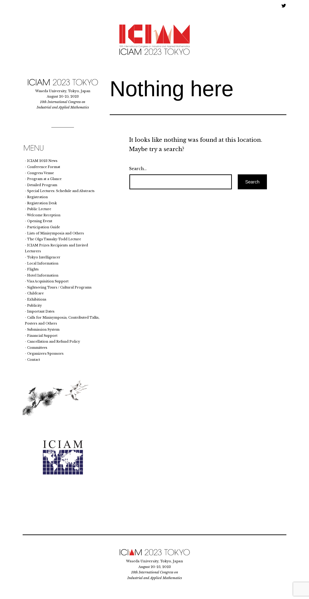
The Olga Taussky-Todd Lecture (54, 239)
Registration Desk (42, 203)
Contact (33, 360)
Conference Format (43, 167)
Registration (37, 197)
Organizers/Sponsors (45, 353)
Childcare (35, 293)
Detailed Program (42, 185)
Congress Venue (40, 173)
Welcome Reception (43, 215)
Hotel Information (42, 275)
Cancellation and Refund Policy (53, 341)
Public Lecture (39, 209)
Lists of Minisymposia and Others (55, 233)
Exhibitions (36, 299)
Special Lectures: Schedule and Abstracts (61, 191)
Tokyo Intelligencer (43, 257)
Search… (138, 168)
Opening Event (39, 221)
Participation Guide (43, 227)
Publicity (34, 305)
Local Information (42, 263)
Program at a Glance (44, 179)
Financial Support (42, 336)
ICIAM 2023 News (42, 161)
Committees (37, 348)
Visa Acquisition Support (48, 281)
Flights (33, 269)
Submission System (43, 329)
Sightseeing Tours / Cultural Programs (59, 287)
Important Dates (41, 311)
